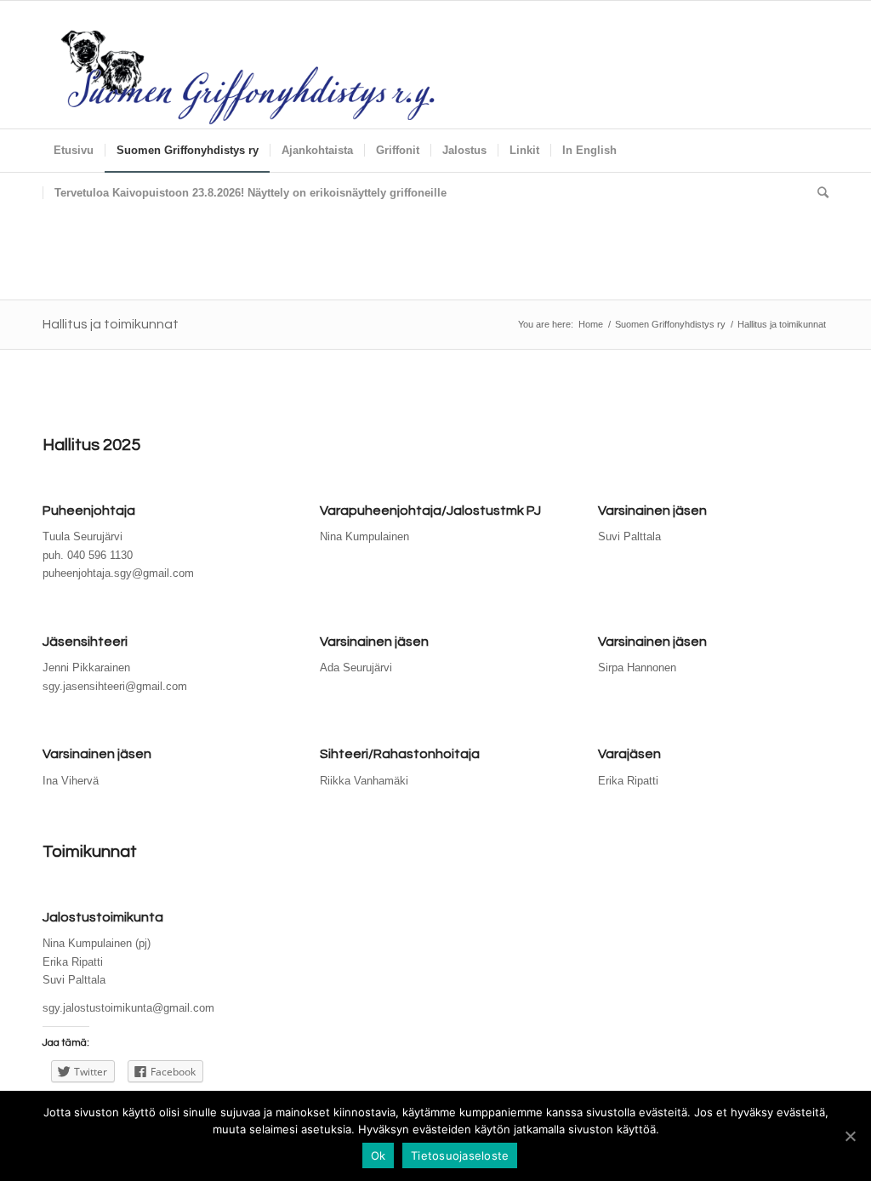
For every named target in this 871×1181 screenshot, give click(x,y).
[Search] (817, 193)
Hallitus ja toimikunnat (111, 324)
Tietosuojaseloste (460, 1155)
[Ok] (849, 1135)
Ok (378, 1155)
